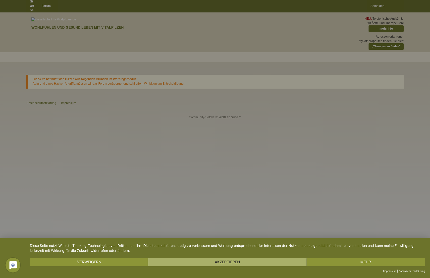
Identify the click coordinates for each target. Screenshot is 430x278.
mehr (365, 262)
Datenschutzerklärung (412, 271)
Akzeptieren (227, 262)
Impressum (389, 271)
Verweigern (89, 262)
